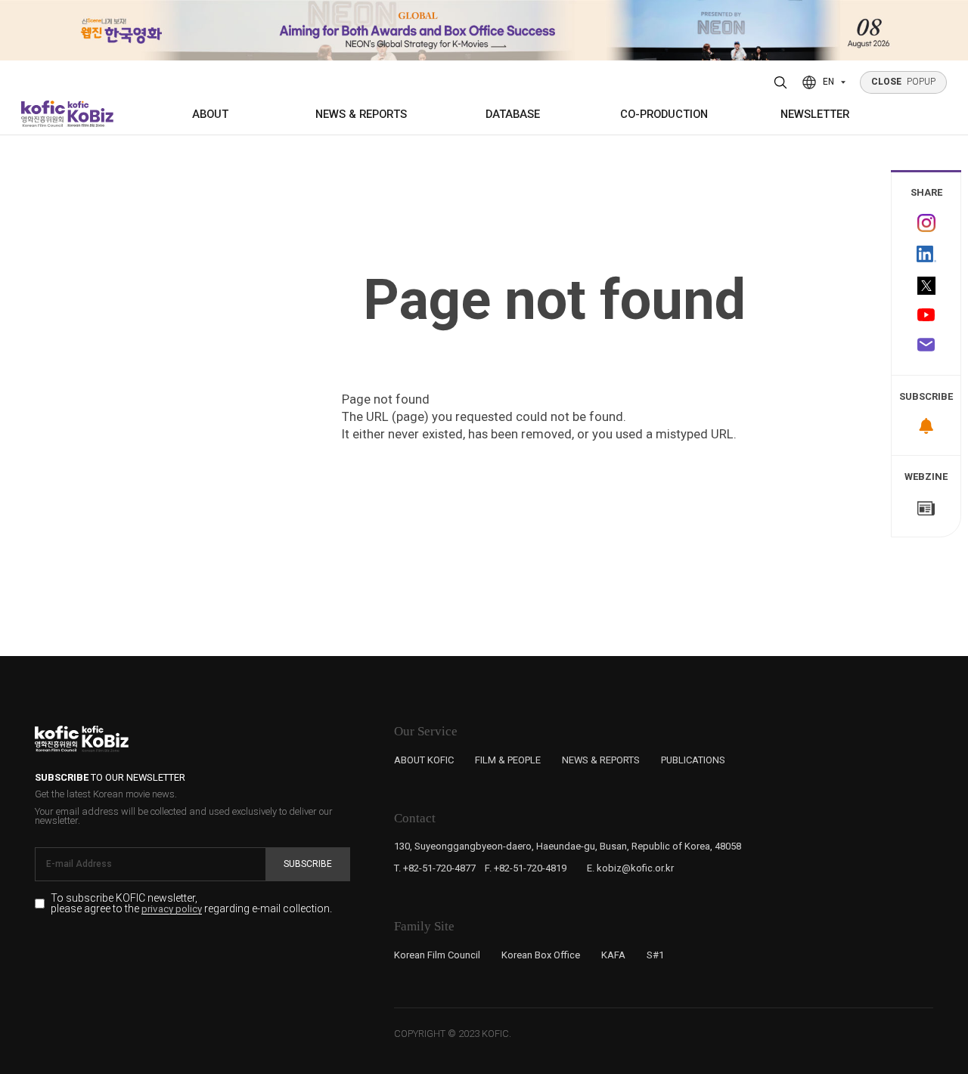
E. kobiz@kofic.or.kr (630, 868)
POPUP (903, 81)
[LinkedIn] (926, 254)
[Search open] (781, 82)
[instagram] (926, 223)
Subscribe (308, 864)
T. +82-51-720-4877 (435, 868)
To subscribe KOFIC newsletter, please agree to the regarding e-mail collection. (191, 904)
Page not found (554, 300)
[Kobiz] (89, 114)
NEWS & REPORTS (361, 114)
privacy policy (171, 909)
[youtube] (926, 316)
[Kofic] (43, 114)
